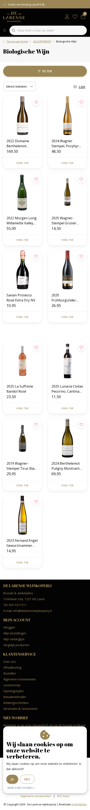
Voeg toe (22, 162)
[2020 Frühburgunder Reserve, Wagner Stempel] (67, 269)
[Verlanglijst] (75, 16)
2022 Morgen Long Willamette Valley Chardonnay (21, 221)
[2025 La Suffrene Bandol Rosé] (22, 361)
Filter (47, 71)
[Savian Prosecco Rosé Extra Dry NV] (22, 269)
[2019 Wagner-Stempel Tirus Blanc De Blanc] (22, 438)
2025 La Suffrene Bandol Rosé (19, 389)
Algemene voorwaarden (36, 796)
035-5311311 (18, 605)
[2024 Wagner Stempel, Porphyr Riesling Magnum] (67, 115)
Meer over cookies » (21, 788)
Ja (12, 779)
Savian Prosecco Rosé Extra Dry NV (20, 297)
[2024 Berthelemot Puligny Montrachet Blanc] (67, 438)
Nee (27, 779)
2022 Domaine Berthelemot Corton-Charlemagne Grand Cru (22, 144)
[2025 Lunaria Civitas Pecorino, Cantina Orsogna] (67, 361)
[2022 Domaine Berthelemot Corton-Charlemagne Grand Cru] (22, 115)
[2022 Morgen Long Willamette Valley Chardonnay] (22, 192)
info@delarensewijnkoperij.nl (32, 611)
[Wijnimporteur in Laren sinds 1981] (14, 16)
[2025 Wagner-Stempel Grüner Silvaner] (67, 192)
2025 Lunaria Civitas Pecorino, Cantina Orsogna (67, 389)
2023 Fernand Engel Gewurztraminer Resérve (21, 543)
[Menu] (4, 30)
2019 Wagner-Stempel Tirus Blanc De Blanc (22, 466)
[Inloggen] (67, 16)
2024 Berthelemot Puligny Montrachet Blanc (67, 466)
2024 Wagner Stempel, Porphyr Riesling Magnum (65, 144)
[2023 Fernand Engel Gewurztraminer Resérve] (22, 515)
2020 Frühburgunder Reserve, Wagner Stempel (64, 298)
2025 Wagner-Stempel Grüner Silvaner (63, 221)
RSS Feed (63, 796)
